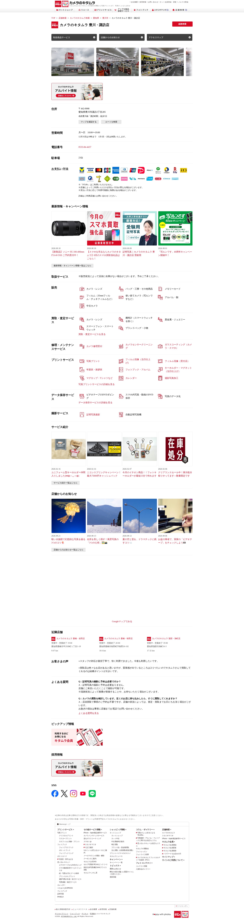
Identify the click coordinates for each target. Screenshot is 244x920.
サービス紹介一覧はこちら (65, 483)
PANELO (60, 897)
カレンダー (61, 885)
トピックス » (115, 865)
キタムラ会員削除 (170, 851)
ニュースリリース (80, 909)
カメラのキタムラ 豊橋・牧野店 (118, 638)
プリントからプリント (67, 876)
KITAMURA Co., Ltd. (69, 916)
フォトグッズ (62, 891)
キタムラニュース (116, 856)
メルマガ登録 (183, 2)
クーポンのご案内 (90, 859)
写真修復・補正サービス (68, 882)
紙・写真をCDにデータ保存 (69, 873)
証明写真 (60, 894)
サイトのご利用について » (173, 860)
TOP (53, 18)
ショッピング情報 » (118, 829)
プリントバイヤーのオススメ (120, 853)
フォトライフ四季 (142, 855)
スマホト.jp (87, 842)
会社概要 (134, 2)
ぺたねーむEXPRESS (65, 888)
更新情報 (113, 877)
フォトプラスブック (66, 847)
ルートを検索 (111, 122)
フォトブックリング (66, 853)
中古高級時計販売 (117, 842)
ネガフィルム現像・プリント (69, 842)
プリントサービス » (65, 829)
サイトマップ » (168, 857)
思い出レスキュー (63, 862)
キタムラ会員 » (168, 842)
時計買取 (114, 844)
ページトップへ (182, 906)
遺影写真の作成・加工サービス (70, 879)
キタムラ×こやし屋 (90, 873)
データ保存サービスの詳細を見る (95, 402)
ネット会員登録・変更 (168, 2)
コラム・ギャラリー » (145, 829)
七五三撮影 (89, 847)
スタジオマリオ (90, 844)
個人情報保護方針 (63, 909)
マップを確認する (89, 122)
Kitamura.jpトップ (64, 824)
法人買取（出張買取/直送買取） (122, 850)
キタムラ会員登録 (170, 845)
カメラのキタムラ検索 (80, 18)
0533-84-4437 (85, 147)
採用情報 (143, 2)
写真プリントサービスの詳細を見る (97, 384)
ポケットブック (64, 850)
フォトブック (62, 844)
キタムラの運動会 (142, 849)
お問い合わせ (153, 2)
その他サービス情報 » (93, 829)
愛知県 (96, 18)
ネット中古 (115, 839)
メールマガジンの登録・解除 (94, 856)
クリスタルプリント (66, 836)
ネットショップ (115, 833)
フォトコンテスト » (144, 863)
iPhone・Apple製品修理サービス (95, 833)
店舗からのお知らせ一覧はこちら (68, 550)
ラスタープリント (65, 839)
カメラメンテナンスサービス (94, 836)
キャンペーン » (116, 859)
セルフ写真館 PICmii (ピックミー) (95, 864)
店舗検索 (63, 18)
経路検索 (182, 24)
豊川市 (105, 18)
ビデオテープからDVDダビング (70, 865)
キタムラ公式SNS (90, 862)
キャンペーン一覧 (116, 862)
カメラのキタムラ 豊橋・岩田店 (70, 638)
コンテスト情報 (141, 866)
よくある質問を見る (89, 713)
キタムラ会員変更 (170, 848)
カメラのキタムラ (168, 833)
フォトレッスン (141, 852)
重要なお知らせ (115, 869)
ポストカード (62, 856)
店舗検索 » (166, 829)
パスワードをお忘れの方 (172, 854)
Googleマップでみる (122, 621)
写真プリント (62, 833)
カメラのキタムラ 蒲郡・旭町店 (166, 638)
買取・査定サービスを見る (92, 334)
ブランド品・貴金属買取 (120, 847)
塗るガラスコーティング (92, 839)
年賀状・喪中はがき (66, 859)
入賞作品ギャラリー (143, 869)
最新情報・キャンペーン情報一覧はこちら (72, 266)
